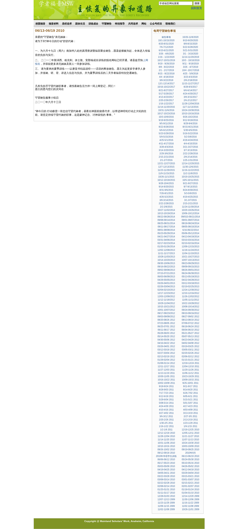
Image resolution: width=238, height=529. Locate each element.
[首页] (54, 9)
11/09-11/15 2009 (166, 506)
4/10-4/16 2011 (166, 409)
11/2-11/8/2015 (190, 173)
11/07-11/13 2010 (190, 439)
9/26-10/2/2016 (190, 117)
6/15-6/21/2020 (166, 50)
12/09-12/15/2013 (190, 246)
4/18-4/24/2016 (190, 140)
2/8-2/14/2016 (190, 157)
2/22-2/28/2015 (166, 203)
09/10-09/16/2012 (190, 313)
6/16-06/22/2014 (190, 230)
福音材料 (54, 23)
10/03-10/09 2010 (190, 446)
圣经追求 (67, 23)
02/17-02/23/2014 (166, 243)
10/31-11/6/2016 (166, 110)
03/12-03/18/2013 (190, 283)
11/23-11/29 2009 (166, 502)
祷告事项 (166, 37)
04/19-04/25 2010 (166, 469)
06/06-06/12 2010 (166, 459)
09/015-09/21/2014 (190, 216)
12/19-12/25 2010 (190, 429)
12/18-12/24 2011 (190, 363)
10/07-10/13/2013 (190, 260)
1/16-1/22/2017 (166, 103)
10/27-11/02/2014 (166, 210)
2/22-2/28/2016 (190, 153)
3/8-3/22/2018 (166, 80)
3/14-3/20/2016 (166, 150)
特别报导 (120, 23)
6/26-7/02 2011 (190, 393)
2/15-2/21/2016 (166, 157)
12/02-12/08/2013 (166, 250)
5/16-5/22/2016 (190, 133)
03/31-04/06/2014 (166, 240)
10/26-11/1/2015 (166, 176)
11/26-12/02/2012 (190, 296)
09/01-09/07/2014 (190, 220)
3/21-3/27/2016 (190, 147)
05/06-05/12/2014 (190, 233)
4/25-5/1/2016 (166, 140)
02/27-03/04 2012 (166, 353)
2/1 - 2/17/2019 (166, 70)
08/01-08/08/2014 (166, 230)
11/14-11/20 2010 (166, 439)
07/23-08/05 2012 (166, 323)
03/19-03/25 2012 (190, 346)
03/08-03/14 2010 (166, 479)
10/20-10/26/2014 (190, 210)
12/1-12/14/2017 (166, 83)
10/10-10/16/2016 (190, 113)
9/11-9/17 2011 (190, 386)
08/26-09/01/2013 (190, 270)
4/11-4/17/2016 (166, 143)
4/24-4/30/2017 (190, 93)
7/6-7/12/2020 (166, 47)
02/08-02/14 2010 (166, 486)
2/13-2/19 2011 (190, 419)
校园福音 (40, 23)
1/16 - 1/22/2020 (166, 57)
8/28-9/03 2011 (166, 389)
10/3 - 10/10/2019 (190, 60)
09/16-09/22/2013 (166, 266)
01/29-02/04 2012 (166, 359)
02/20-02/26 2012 (190, 353)
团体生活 (80, 23)
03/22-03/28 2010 (166, 476)
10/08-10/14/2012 (190, 306)
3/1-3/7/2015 (190, 200)
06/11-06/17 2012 (166, 329)
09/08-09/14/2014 (166, 220)
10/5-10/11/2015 (190, 180)
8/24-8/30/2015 (190, 190)
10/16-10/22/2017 (166, 87)
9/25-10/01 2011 (190, 383)
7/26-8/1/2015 (166, 193)
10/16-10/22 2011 (166, 379)
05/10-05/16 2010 (190, 463)
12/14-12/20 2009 (190, 496)
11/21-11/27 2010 (190, 436)
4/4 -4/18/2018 (166, 77)
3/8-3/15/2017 (190, 97)
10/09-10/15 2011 (190, 379)
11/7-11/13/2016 (190, 107)
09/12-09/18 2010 (166, 453)
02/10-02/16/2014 (190, 243)
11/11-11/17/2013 (166, 253)
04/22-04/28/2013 (190, 280)
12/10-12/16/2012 (190, 293)
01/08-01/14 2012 (166, 363)
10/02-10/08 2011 (166, 383)
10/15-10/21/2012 (166, 306)
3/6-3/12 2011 (166, 416)
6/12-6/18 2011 (166, 396)
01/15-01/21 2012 (190, 359)
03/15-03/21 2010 (190, 476)
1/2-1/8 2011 (166, 429)
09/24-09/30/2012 (190, 310)
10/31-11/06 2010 (166, 443)
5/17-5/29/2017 (166, 93)
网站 (143, 23)
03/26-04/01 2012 (166, 346)
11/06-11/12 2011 (190, 373)
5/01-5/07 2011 (190, 403)
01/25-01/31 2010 (166, 489)
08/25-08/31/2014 (166, 223)
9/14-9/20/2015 (166, 186)
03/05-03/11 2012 (190, 349)
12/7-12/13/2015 (166, 166)
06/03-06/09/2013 (166, 276)
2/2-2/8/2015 (166, 206)
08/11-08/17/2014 (166, 226)
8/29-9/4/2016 (190, 123)
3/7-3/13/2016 (190, 150)
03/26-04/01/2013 (166, 283)
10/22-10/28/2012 (190, 303)
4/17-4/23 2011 (190, 406)
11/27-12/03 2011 (166, 369)
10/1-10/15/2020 (166, 40)
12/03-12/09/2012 (166, 296)
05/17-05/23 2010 (166, 463)
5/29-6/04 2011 (166, 399)
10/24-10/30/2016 (190, 110)
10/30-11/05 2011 (166, 376)
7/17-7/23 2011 (166, 393)
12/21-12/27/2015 (166, 163)
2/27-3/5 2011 (190, 416)
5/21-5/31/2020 (190, 50)
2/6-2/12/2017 (190, 100)
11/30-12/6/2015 (190, 166)
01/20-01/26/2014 (166, 246)
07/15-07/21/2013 (166, 273)
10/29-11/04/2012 (166, 303)
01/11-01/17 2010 (166, 492)
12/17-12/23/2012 (166, 293)
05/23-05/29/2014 (166, 233)
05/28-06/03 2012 (166, 333)
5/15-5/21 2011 (190, 399)
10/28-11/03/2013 (166, 256)
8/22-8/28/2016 (166, 126)
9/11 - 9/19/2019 (190, 63)
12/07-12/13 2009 (166, 499)
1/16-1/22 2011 (166, 426)
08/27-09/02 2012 (190, 316)
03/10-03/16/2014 (190, 240)
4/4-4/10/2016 (190, 143)
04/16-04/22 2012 (166, 343)
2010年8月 (190, 453)
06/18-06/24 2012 (190, 326)
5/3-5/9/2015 (190, 193)
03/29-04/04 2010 (190, 473)
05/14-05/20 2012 (166, 336)
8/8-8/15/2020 (190, 43)
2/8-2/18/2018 (190, 80)
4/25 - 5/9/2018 (190, 73)
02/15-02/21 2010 (190, 483)
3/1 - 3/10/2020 (190, 53)
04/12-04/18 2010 (190, 469)
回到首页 (196, 8)
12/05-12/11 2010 (190, 433)
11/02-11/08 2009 (190, 506)
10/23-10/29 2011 (190, 376)
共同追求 (133, 23)
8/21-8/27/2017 (166, 90)
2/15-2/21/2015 (190, 203)
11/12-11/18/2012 (166, 299)
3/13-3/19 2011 (190, 413)
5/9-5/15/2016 (166, 136)
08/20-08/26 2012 (166, 320)
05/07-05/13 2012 (190, 336)
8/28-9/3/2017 (190, 87)
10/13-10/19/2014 (166, 213)
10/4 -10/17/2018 (190, 70)
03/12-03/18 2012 (166, 349)
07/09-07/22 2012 (190, 323)
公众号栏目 (156, 23)
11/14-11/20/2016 (166, 107)
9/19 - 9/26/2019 (166, 63)
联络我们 (170, 23)
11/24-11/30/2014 (190, 206)
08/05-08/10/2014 (190, 226)
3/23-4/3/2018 (190, 77)
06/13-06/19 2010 (190, 456)
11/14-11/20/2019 (190, 57)
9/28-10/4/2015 (166, 183)
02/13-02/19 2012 (166, 356)
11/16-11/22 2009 (190, 502)
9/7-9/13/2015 (190, 186)
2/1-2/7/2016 (166, 160)
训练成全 (93, 23)
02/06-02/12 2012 (190, 356)
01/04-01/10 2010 (190, 492)
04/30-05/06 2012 (166, 339)
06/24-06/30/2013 (190, 273)
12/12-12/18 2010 (166, 433)
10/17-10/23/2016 (166, 113)
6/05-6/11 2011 (190, 396)
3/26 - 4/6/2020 (166, 53)
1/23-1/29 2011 (190, 423)
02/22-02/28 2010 (166, 483)
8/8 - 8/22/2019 (166, 67)
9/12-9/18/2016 (190, 120)
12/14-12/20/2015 (190, 163)
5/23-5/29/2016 (166, 133)
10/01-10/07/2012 (166, 310)
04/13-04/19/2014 (190, 236)
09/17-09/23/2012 (166, 313)
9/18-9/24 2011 (166, 386)
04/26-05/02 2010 (190, 466)
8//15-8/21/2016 (190, 126)
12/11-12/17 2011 (166, 366)
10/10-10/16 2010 (166, 446)
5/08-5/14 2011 (166, 403)
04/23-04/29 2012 (190, 339)
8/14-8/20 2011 (190, 389)
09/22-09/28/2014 (166, 216)
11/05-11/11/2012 (190, 299)
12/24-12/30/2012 (190, 289)
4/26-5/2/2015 (166, 196)
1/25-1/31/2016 (190, 160)
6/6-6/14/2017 (190, 90)
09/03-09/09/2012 (166, 316)
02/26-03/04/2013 (166, 286)
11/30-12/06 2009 (190, 499)
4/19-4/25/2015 (190, 196)
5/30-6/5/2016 (190, 130)
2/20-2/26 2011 (166, 419)
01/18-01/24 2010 (190, 489)
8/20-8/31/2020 (166, 43)
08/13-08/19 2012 (190, 320)
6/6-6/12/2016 (166, 130)
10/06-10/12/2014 (190, 213)
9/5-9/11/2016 (166, 123)
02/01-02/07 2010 (190, 486)
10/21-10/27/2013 (190, 256)
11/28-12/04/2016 (190, 103)
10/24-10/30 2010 (190, 443)
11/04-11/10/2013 (190, 253)
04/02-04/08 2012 (190, 343)
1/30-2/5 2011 (166, 423)
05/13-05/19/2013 (190, 276)
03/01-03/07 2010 (190, 479)
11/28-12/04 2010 (166, 436)
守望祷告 (107, 23)
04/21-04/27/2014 (166, 236)
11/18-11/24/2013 (190, 250)
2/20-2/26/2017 (166, 100)
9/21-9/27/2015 (190, 183)
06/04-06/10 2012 (190, 329)
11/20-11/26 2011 (190, 369)
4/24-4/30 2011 (166, 406)
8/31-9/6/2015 (166, 190)
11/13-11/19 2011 (166, 373)
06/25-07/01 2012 (166, 326)
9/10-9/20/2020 (190, 40)
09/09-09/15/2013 (190, 266)
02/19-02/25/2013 (190, 286)
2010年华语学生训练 (166, 456)
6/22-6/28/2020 (190, 47)
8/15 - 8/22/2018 (166, 73)
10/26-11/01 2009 (190, 509)
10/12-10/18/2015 (166, 180)
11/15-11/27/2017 (190, 83)
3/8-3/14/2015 (166, 200)
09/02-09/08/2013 (166, 270)
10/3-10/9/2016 (166, 117)
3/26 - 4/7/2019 (190, 67)
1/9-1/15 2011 (190, 426)
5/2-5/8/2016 (190, 136)
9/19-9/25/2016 (166, 120)
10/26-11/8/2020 (190, 37)
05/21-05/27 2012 (190, 333)
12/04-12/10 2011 (190, 366)
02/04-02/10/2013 (166, 289)
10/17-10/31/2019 (166, 60)
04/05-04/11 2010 (166, 473)
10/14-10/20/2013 (166, 260)
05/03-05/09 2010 (166, 466)
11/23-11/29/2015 (166, 170)
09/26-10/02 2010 (166, 449)
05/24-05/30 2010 (190, 459)
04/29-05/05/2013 (166, 280)
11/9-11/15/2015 (166, 173)
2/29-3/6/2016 (166, 153)
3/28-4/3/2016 (166, 147)
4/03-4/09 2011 (190, 409)
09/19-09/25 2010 (190, 449)
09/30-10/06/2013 (166, 263)
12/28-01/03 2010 (166, 496)
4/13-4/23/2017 (166, 97)
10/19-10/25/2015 (190, 176)
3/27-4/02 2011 (166, 413)
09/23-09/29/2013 (190, 263)
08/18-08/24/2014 (190, 223)
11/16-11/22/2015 (190, 170)
